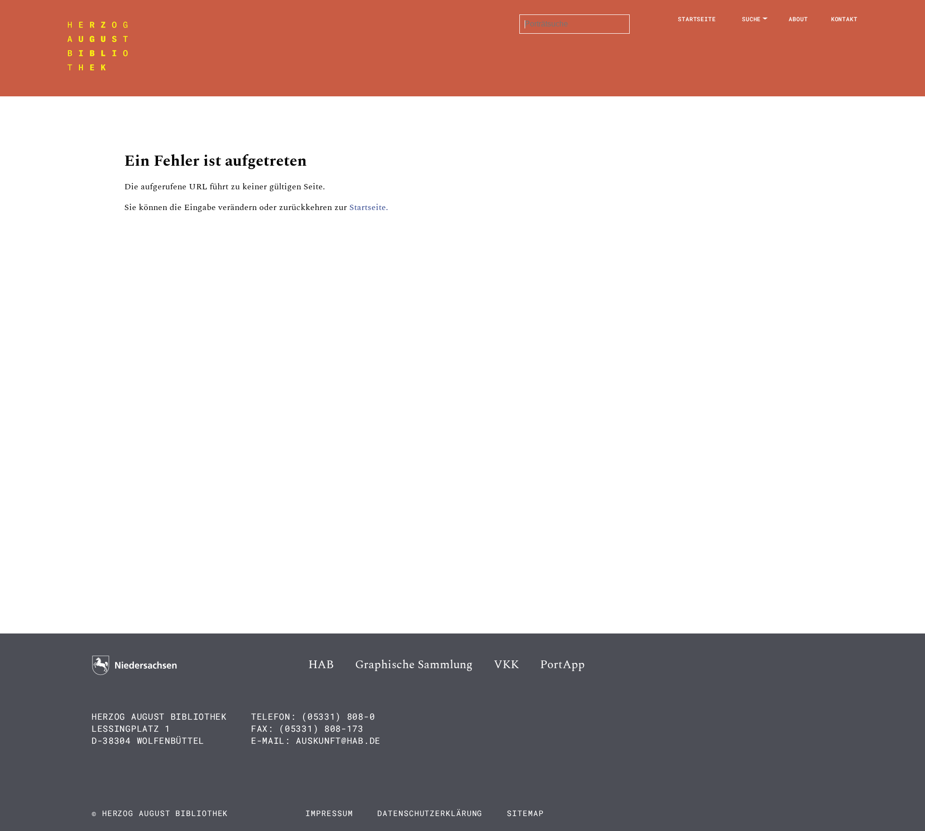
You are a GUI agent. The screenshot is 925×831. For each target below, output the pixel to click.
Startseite (697, 19)
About (798, 19)
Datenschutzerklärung (429, 813)
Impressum (329, 813)
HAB (321, 664)
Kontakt (844, 19)
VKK (506, 664)
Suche (751, 19)
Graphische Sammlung (414, 664)
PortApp (562, 664)
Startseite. (368, 207)
